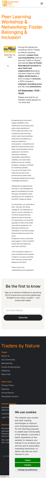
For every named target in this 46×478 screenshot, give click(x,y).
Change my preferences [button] (27, 470)
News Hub (5, 374)
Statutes (5, 389)
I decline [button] (27, 465)
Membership (6, 363)
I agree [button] (28, 460)
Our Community (8, 359)
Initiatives (5, 370)
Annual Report (7, 392)
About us (5, 356)
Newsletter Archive (9, 396)
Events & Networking (10, 367)
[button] (42, 3)
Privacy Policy (7, 385)
